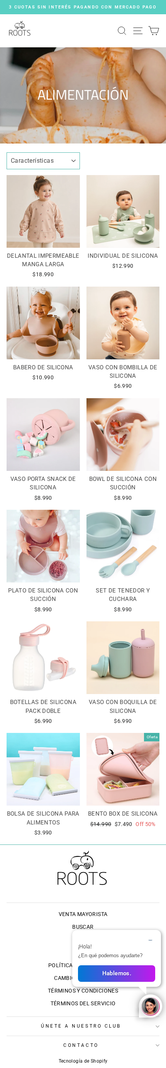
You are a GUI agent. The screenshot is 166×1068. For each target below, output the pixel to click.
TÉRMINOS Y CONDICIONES (83, 991)
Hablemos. (116, 973)
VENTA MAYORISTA (83, 914)
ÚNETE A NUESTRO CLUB (81, 1026)
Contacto (80, 1045)
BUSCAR (82, 927)
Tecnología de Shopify (83, 1061)
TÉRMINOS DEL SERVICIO (83, 1003)
